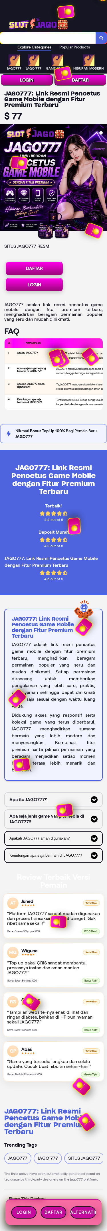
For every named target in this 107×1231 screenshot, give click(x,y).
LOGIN (26, 80)
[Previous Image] (4, 178)
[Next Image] (102, 178)
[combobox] (48, 38)
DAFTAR (80, 80)
